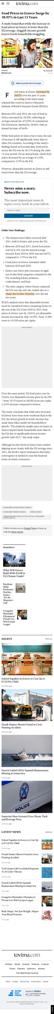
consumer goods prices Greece (17, 507)
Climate (21, 968)
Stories (41, 968)
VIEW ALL (48, 639)
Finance (35, 964)
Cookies (45, 981)
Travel (12, 968)
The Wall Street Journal (27, 973)
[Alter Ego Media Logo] (14, 995)
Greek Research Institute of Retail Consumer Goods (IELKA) (23, 517)
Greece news (35, 512)
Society (5, 70)
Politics (8, 964)
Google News (30, 528)
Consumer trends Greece (14, 512)
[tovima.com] (27, 3)
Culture (45, 964)
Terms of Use (24, 981)
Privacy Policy (36, 981)
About (8, 981)
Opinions (31, 968)
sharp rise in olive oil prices (20, 294)
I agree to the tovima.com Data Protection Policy (26, 221)
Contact (15, 981)
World (17, 964)
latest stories (17, 532)
